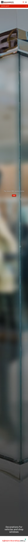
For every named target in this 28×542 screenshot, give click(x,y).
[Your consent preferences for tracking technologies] (25, 539)
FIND (14, 195)
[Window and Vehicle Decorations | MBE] (7, 2)
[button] (26, 2)
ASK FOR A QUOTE (5, 6)
